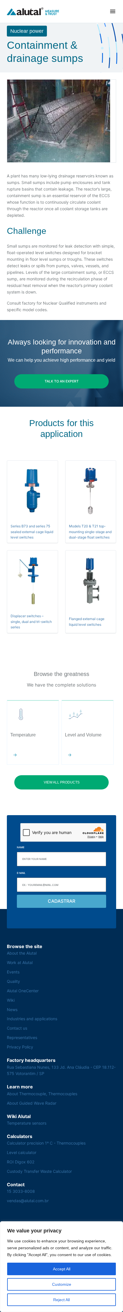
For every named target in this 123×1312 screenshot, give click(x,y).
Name (20, 847)
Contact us (17, 1028)
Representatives (22, 1037)
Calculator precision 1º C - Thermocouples (46, 1143)
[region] (61, 1266)
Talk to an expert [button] (62, 381)
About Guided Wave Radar (31, 1103)
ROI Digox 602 (20, 1161)
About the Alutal (22, 953)
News (12, 1009)
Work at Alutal (20, 962)
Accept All (61, 1269)
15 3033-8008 (21, 1191)
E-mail (21, 872)
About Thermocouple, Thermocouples (42, 1093)
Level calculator (21, 1152)
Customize (61, 1284)
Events (13, 971)
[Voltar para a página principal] (33, 11)
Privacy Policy (20, 1046)
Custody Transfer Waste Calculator (39, 1171)
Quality (13, 981)
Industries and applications (32, 1018)
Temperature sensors (26, 1123)
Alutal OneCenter (23, 990)
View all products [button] (62, 782)
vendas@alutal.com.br (28, 1200)
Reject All (61, 1299)
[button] (112, 11)
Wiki (11, 1000)
